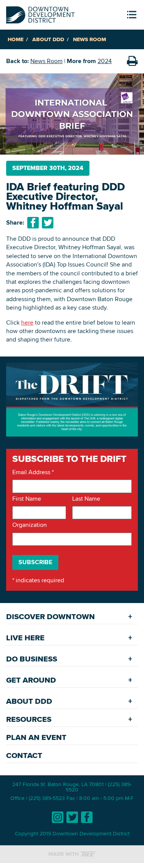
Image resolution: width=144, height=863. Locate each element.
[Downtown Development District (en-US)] (40, 13)
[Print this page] (132, 61)
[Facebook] (86, 817)
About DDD (48, 39)
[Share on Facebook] (33, 222)
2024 (105, 61)
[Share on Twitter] (47, 222)
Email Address (33, 472)
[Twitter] (72, 817)
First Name (26, 499)
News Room (89, 39)
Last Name (86, 499)
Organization (29, 525)
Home (15, 39)
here (27, 322)
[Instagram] (57, 817)
